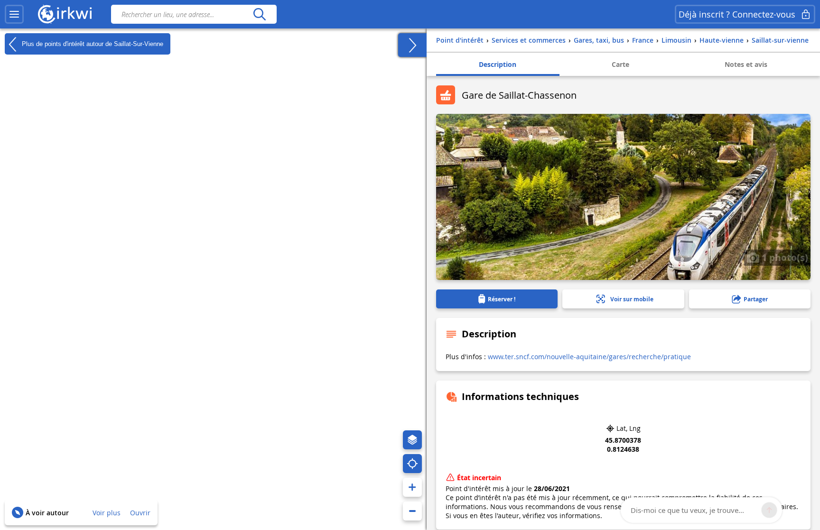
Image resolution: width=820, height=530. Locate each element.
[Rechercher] (259, 14)
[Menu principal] (14, 14)
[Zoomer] (412, 487)
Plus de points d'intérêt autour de (91, 43)
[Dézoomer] (412, 511)
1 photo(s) (783, 257)
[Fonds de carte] (412, 439)
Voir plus (107, 512)
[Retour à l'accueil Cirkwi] (65, 14)
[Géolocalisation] (412, 463)
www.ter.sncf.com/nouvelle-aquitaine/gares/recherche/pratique (589, 356)
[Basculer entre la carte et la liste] (412, 45)
